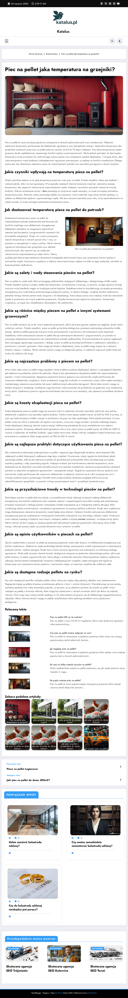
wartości (82, 519)
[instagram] (114, 3)
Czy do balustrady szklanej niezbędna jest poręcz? (25, 907)
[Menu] (6, 41)
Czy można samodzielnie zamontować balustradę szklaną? (92, 844)
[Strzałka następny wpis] (120, 780)
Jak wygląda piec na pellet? (63, 648)
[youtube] (118, 3)
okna (44, 191)
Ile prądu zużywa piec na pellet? (65, 680)
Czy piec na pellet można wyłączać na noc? (71, 633)
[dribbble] (110, 3)
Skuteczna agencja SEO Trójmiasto (19, 968)
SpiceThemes (92, 993)
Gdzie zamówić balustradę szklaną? (25, 844)
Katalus (63, 31)
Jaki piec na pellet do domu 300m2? (28, 780)
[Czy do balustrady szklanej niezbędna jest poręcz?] (33, 883)
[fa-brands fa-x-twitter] (105, 3)
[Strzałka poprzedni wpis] (120, 767)
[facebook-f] (101, 3)
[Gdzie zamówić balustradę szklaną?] (33, 820)
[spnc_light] (119, 41)
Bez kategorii (13, 948)
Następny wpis (13, 775)
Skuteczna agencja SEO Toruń (103, 968)
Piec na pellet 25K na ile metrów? (66, 617)
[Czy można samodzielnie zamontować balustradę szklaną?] (95, 820)
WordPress (59, 993)
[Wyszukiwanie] (112, 41)
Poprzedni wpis (14, 764)
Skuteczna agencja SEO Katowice (61, 968)
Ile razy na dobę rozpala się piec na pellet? (71, 664)
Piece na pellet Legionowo (22, 769)
